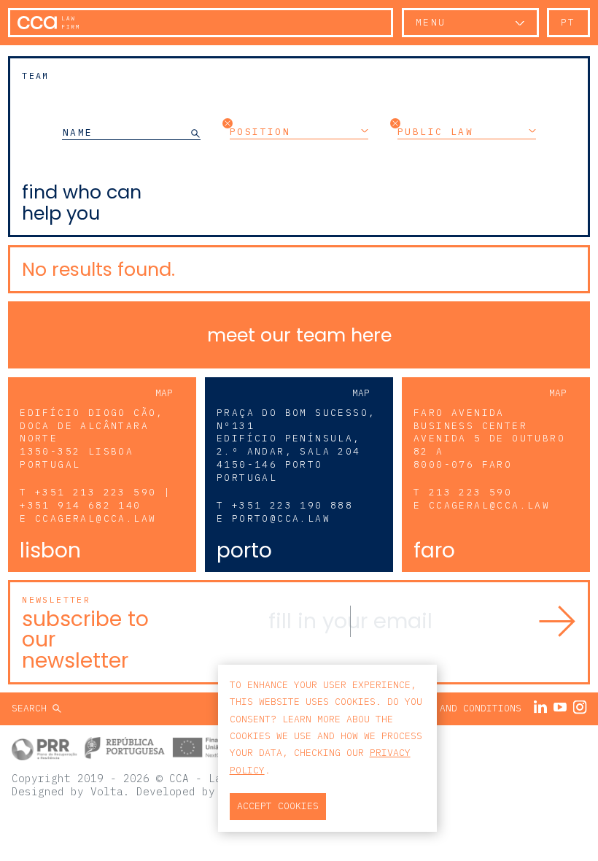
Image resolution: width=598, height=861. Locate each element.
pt (568, 22)
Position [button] (260, 131)
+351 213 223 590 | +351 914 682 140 (95, 498)
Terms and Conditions (463, 708)
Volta (106, 791)
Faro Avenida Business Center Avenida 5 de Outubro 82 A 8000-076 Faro (489, 438)
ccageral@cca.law (95, 518)
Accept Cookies (278, 806)
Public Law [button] (435, 131)
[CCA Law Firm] (48, 22)
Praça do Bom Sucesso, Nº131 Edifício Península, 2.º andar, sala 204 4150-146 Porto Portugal (296, 445)
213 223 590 (470, 492)
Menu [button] (431, 22)
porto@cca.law (281, 518)
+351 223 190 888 (292, 505)
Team (36, 75)
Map (164, 393)
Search (32, 708)
